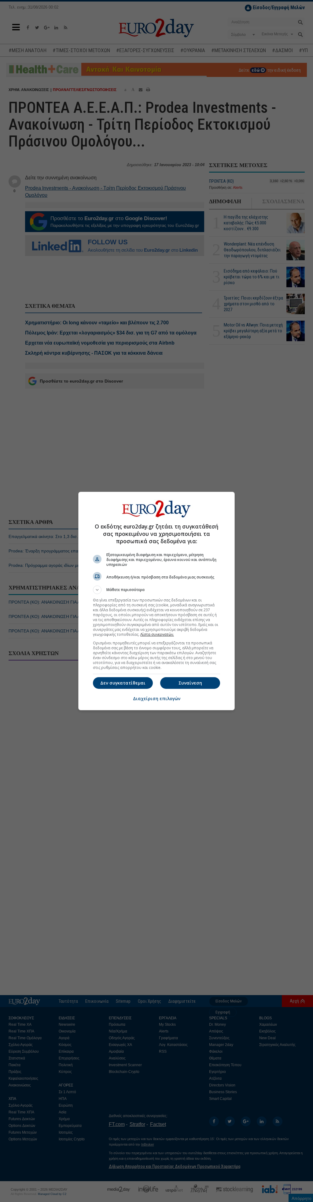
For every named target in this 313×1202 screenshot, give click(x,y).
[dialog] (156, 601)
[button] (156, 590)
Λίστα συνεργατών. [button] (157, 634)
